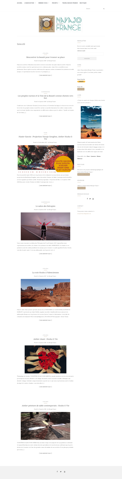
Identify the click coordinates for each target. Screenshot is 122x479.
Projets (55, 3)
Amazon (93, 156)
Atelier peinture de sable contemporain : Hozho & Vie (45, 405)
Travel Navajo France (70, 3)
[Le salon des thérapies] (45, 226)
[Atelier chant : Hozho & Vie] (45, 359)
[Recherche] (104, 8)
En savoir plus (45, 75)
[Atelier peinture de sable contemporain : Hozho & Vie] (45, 426)
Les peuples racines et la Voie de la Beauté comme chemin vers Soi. (45, 96)
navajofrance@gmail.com (84, 213)
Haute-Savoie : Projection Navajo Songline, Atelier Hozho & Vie (45, 137)
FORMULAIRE (81, 188)
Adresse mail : (81, 50)
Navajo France (52, 60)
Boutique (83, 3)
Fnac (88, 156)
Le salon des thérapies (45, 206)
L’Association (29, 3)
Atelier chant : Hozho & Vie (45, 339)
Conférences (45, 91)
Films (45, 132)
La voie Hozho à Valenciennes (45, 272)
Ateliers (45, 53)
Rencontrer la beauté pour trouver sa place (45, 57)
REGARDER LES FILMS (83, 174)
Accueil (19, 3)
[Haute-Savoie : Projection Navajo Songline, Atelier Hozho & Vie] (45, 158)
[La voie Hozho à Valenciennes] (45, 293)
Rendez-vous (43, 3)
